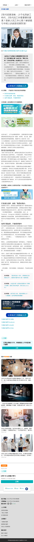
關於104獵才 (4, 533)
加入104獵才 (4, 535)
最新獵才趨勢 (4, 524)
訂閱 (17, 481)
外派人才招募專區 (5, 526)
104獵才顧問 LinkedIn (7, 325)
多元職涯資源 (4, 515)
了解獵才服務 (4, 521)
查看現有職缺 (4, 510)
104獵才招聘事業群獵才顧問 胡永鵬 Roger (15, 51)
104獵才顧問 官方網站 (7, 319)
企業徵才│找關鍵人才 (17, 86)
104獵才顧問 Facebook (8, 322)
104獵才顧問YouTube (7, 328)
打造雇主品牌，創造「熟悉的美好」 (14, 96)
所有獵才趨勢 (5, 9)
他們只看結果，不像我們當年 (12, 98)
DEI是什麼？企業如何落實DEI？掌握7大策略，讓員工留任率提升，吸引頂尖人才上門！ (17, 285)
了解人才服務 (4, 512)
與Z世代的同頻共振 (9, 93)
